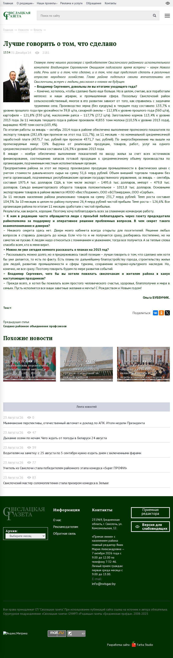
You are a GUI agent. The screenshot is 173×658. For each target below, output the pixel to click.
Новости (23, 30)
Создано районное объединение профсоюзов (34, 326)
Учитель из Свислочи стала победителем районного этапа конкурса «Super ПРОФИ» (65, 468)
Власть (38, 30)
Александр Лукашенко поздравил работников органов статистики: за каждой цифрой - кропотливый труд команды (85, 371)
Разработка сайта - (119, 645)
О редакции (24, 3)
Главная (8, 3)
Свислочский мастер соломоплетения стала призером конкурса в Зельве (56, 483)
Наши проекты (46, 3)
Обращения (93, 3)
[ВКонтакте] (155, 312)
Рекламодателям (65, 526)
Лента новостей (87, 407)
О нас (57, 520)
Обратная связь (64, 533)
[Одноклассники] (161, 312)
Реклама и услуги (71, 3)
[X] (167, 312)
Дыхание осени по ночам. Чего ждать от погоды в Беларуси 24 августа (55, 438)
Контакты (110, 3)
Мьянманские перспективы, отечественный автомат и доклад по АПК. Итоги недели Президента (27, 371)
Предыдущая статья (16, 322)
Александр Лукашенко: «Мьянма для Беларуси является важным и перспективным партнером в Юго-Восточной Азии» (142, 371)
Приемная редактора (150, 511)
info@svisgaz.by (103, 584)
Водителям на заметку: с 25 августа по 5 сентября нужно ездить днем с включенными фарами (72, 453)
